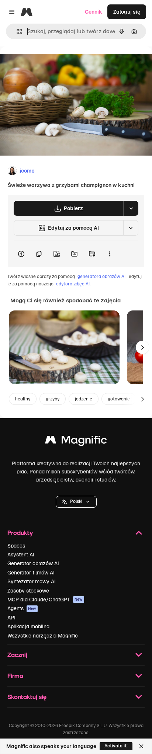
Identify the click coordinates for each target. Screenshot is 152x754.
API (11, 617)
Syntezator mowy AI (31, 581)
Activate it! (116, 746)
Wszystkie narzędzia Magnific (42, 635)
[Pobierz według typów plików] (131, 208)
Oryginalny (51, 63)
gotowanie (119, 399)
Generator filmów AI (31, 572)
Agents (21, 608)
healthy (22, 399)
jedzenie (83, 399)
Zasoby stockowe (28, 590)
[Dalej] (142, 347)
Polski (76, 501)
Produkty (20, 532)
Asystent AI (20, 554)
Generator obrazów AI (33, 563)
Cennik (93, 11)
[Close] (141, 746)
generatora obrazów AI (101, 276)
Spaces (16, 545)
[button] (76, 502)
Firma (15, 676)
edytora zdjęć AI (73, 284)
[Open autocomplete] (16, 31)
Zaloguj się (126, 11)
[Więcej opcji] (109, 253)
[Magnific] (76, 441)
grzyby (52, 399)
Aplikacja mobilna (28, 626)
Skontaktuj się (26, 697)
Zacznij (17, 655)
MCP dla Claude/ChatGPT (45, 599)
